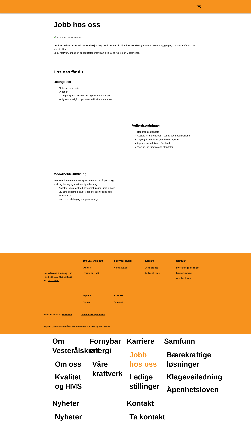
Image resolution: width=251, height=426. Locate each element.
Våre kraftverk (121, 268)
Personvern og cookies (93, 314)
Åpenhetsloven (183, 278)
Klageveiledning (184, 273)
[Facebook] (53, 289)
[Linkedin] (46, 289)
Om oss (87, 268)
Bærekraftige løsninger (187, 268)
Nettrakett (67, 314)
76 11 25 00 (53, 280)
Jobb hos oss (151, 268)
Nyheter (87, 302)
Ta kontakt (119, 302)
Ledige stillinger (152, 273)
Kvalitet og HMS (91, 273)
